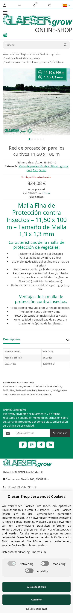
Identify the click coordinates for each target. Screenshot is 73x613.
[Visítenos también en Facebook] (22, 445)
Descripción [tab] (11, 339)
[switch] (11, 563)
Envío (47, 193)
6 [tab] (43, 139)
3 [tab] (35, 139)
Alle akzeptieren (36, 587)
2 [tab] (32, 139)
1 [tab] (29, 139)
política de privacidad (20, 425)
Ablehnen (36, 599)
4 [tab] (38, 139)
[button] (19, 5)
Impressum (39, 552)
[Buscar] (67, 44)
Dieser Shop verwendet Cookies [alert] (36, 496)
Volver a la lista (11, 54)
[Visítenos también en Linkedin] (50, 445)
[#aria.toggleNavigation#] (5, 13)
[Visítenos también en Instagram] (32, 445)
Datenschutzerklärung (16, 552)
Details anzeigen (36, 608)
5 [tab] (41, 139)
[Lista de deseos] (49, 5)
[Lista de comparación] (34, 5)
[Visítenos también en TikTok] (41, 445)
